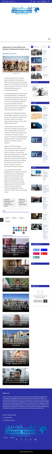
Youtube (45, 253)
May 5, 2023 (45, 70)
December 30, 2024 (35, 96)
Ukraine (14, 218)
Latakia (8, 221)
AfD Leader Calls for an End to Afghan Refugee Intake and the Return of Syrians (16, 322)
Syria (7, 218)
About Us (6, 437)
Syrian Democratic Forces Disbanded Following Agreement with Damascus (15, 286)
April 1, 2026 (45, 120)
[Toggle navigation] (48, 39)
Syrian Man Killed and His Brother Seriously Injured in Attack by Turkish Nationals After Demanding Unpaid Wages (15, 379)
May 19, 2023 (45, 54)
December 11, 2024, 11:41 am (10, 53)
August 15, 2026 (45, 221)
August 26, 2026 (46, 193)
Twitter (37, 249)
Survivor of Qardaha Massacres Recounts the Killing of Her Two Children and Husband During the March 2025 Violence (15, 269)
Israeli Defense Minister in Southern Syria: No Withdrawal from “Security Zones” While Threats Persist (16, 306)
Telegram (37, 257)
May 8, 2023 (45, 62)
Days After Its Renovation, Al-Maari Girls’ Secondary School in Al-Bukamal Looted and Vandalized (15, 342)
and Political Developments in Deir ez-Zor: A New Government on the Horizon (9, 203)
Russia (21, 218)
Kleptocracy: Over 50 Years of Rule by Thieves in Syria (22, 202)
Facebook (45, 249)
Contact (12, 437)
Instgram (37, 253)
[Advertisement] (26, 27)
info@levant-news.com (9, 420)
